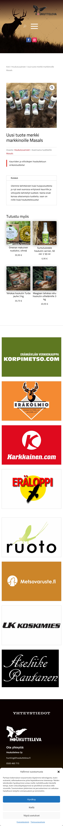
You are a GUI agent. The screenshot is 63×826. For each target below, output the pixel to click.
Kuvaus (14, 178)
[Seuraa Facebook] (28, 40)
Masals (9, 153)
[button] (58, 771)
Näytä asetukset (32, 815)
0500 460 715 (12, 763)
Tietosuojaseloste (38, 822)
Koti (8, 66)
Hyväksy (31, 799)
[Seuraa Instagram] (34, 40)
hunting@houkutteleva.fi (18, 758)
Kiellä (31, 807)
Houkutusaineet (18, 66)
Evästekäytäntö (23, 822)
